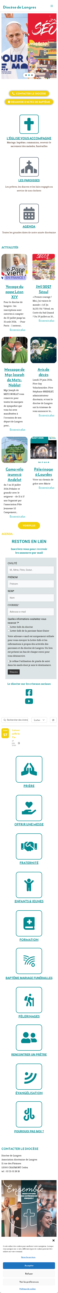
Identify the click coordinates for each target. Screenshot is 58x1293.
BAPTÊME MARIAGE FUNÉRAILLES (29, 978)
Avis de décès (43, 372)
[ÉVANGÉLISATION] (29, 1077)
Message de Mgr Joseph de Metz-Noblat (14, 377)
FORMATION (29, 939)
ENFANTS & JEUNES (29, 901)
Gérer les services (28, 1257)
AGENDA (29, 226)
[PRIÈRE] (29, 769)
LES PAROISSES (29, 180)
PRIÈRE (29, 786)
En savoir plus (17, 330)
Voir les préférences (29, 1281)
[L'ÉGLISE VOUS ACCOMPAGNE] (29, 124)
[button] (53, 1240)
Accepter (29, 1265)
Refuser (29, 1273)
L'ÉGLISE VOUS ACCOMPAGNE (29, 138)
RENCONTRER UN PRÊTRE (29, 1054)
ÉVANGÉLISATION (29, 1093)
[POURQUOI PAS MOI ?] (29, 1114)
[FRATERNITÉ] (29, 846)
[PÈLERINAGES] (29, 1000)
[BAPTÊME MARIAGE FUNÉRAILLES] (29, 961)
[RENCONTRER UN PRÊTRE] (29, 1038)
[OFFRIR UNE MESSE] (29, 808)
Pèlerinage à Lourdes (43, 471)
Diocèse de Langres (19, 7)
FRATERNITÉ (29, 863)
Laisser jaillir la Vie (16, 733)
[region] (29, 46)
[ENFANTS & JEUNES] (29, 885)
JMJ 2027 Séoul (43, 289)
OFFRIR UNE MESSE (29, 824)
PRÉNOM (13, 577)
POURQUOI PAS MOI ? (29, 1131)
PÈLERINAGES (29, 1016)
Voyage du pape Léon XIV (14, 292)
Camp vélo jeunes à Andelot (14, 474)
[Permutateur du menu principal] (51, 6)
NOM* (11, 591)
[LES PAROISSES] (29, 167)
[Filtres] (53, 720)
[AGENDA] (29, 213)
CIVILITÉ (12, 563)
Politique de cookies (27, 1289)
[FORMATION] (29, 923)
